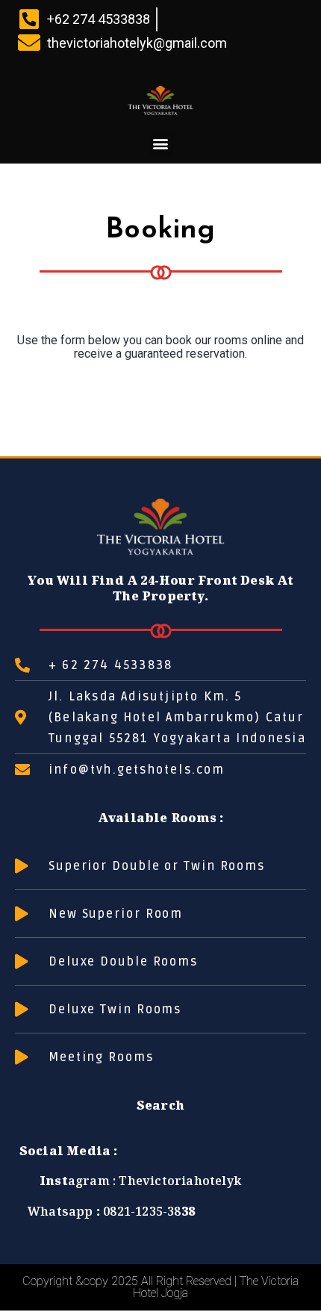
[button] (161, 143)
